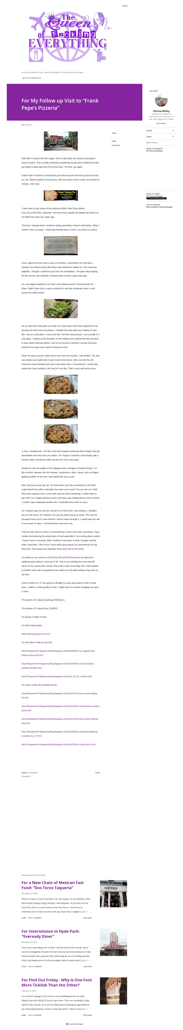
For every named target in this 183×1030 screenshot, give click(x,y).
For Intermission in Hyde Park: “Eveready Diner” (51, 934)
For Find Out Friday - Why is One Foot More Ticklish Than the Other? (57, 982)
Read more (87, 918)
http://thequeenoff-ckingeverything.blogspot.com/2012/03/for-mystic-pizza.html (58, 744)
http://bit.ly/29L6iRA (31, 213)
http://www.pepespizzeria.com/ (36, 634)
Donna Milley (161, 111)
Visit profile (161, 123)
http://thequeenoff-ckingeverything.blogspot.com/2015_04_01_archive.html (57, 676)
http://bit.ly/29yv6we (53, 167)
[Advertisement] (57, 847)
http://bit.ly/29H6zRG (64, 557)
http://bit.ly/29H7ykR (72, 549)
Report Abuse (151, 142)
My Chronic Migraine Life (31, 78)
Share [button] (114, 133)
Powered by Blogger (75, 1024)
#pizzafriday (116, 145)
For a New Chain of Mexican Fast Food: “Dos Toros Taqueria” (53, 885)
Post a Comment (35, 918)
